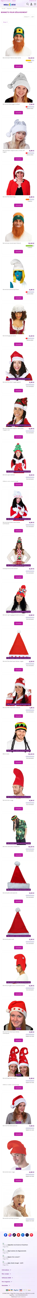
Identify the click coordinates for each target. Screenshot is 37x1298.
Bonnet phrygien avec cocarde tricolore (14, 985)
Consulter (18, 66)
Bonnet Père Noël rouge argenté (12, 382)
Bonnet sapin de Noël (9, 475)
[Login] (31, 4)
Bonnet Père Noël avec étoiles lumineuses (11, 1032)
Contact (14, 0)
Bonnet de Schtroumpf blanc (11, 289)
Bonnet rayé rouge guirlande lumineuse (14, 615)
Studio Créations (21, 1296)
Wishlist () (33, 0)
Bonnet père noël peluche (10, 893)
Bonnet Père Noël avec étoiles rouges (13, 661)
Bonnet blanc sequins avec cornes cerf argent (14, 151)
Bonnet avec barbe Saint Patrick (12, 243)
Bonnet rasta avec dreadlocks (11, 846)
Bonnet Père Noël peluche (10, 1125)
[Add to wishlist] (32, 28)
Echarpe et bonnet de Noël (10, 568)
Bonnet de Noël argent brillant (11, 104)
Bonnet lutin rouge (8, 800)
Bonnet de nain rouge (9, 1172)
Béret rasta (6, 754)
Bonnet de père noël (8, 939)
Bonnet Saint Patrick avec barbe (12, 58)
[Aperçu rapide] (32, 31)
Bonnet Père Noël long (9, 197)
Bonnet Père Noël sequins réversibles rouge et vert (13, 429)
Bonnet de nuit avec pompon (11, 1218)
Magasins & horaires (6, 0)
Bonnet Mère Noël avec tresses (11, 707)
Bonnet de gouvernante (9, 336)
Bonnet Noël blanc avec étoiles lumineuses (11, 523)
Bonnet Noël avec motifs (10, 1078)
